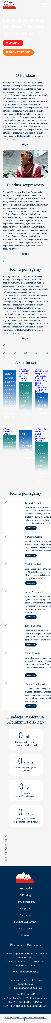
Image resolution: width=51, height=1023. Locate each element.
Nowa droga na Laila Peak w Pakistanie (44, 404)
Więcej (25, 144)
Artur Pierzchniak (34, 592)
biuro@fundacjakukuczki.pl (26, 972)
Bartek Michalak (33, 625)
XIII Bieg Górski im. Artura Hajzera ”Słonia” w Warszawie (28, 445)
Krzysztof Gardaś (34, 502)
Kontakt (25, 935)
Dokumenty (25, 928)
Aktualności (25, 888)
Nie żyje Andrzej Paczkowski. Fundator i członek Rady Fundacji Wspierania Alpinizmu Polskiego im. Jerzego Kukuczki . (11, 397)
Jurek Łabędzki (33, 564)
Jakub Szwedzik (33, 653)
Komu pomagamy (25, 902)
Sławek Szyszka (33, 536)
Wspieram (13, 42)
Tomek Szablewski (35, 684)
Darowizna (25, 915)
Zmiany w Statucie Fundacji (10, 442)
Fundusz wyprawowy (25, 922)
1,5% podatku (25, 908)
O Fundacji (25, 895)
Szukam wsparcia (18, 52)
